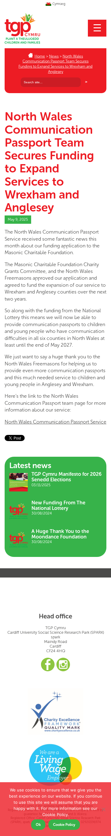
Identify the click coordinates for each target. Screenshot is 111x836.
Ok (38, 824)
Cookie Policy (64, 824)
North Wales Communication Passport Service (55, 422)
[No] (103, 809)
